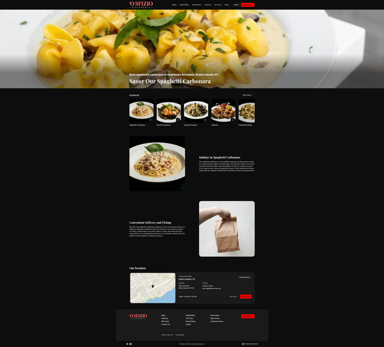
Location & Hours (216, 321)
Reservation (196, 5)
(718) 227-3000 (207, 286)
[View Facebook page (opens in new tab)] (127, 344)
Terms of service (167, 335)
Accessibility (179, 335)
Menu (174, 5)
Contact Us (165, 324)
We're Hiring (214, 318)
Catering (207, 5)
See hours (233, 296)
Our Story (218, 5)
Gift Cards (165, 321)
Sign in (236, 5)
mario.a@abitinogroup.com (211, 288)
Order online (245, 296)
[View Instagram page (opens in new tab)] (130, 344)
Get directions (244, 277)
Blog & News (190, 321)
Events (188, 324)
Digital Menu (184, 5)
